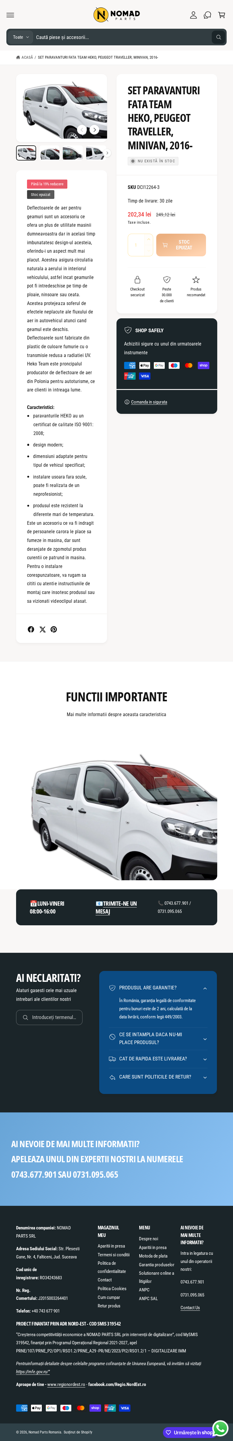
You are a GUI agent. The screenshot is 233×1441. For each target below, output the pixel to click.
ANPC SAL (148, 1298)
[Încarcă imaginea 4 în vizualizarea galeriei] (96, 153)
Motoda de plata (153, 1256)
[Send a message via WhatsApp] (220, 1428)
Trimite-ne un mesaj (116, 907)
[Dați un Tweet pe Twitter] (42, 629)
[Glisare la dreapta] (94, 130)
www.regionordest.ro (66, 1384)
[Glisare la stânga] (82, 130)
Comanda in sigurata (149, 402)
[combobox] (131, 37)
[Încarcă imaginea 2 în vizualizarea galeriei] (49, 153)
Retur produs (109, 1306)
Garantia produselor (156, 1264)
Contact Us (190, 1307)
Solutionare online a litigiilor (156, 1277)
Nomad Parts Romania (45, 1432)
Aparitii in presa (111, 1246)
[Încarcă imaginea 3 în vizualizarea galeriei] (73, 153)
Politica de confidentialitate (112, 1267)
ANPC (144, 1290)
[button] (10, 15)
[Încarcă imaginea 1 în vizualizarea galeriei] (26, 153)
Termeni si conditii (114, 1255)
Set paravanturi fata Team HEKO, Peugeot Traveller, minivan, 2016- (98, 57)
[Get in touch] (207, 15)
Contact (105, 1280)
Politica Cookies (112, 1288)
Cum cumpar (109, 1297)
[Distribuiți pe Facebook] (31, 629)
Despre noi (148, 1238)
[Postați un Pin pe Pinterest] (54, 629)
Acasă (27, 57)
